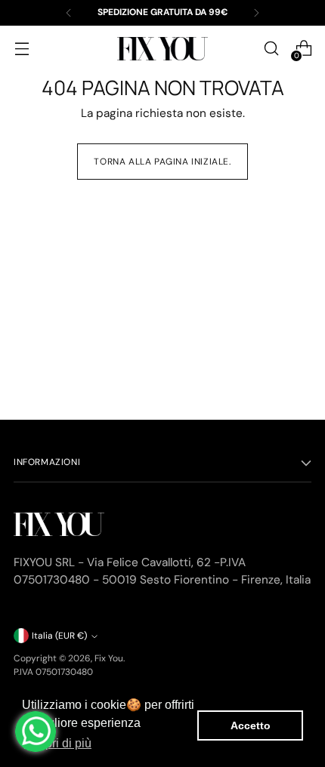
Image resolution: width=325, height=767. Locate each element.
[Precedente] (68, 13)
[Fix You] (162, 48)
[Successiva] (256, 13)
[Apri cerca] (270, 48)
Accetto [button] (251, 725)
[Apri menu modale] (21, 48)
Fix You (108, 658)
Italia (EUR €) (59, 636)
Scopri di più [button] (57, 743)
